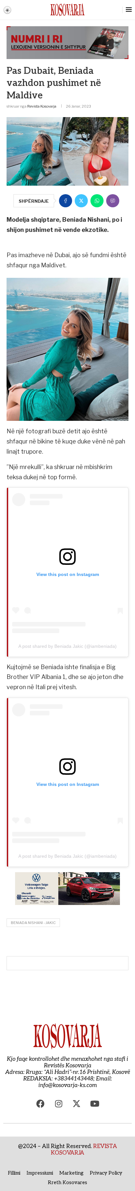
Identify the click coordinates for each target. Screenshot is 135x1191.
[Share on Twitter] (81, 200)
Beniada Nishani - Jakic (33, 922)
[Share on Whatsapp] (97, 200)
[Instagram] (58, 1103)
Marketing (71, 1173)
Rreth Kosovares (67, 1182)
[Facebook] (40, 1103)
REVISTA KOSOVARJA (84, 1149)
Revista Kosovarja (41, 106)
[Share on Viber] (112, 200)
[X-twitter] (76, 1103)
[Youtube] (95, 1103)
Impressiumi (40, 1173)
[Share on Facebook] (65, 200)
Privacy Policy (106, 1173)
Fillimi (14, 1173)
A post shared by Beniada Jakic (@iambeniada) (67, 646)
